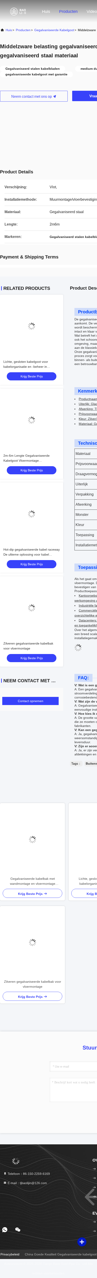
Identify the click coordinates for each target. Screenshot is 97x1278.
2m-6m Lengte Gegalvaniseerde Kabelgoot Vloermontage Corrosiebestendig (26, 460)
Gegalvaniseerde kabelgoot (54, 30)
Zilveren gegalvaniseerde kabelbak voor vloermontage (32, 984)
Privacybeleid (9, 1254)
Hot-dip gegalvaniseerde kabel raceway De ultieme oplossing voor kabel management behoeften (31, 554)
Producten (68, 11)
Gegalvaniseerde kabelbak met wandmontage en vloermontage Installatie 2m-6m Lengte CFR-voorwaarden (32, 881)
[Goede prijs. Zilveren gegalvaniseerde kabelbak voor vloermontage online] (31, 608)
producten (23, 30)
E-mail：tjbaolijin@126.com (27, 1183)
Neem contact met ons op (32, 96)
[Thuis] (18, 11)
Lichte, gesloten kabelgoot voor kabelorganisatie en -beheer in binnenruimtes (25, 366)
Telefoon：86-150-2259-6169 (28, 1174)
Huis (46, 11)
